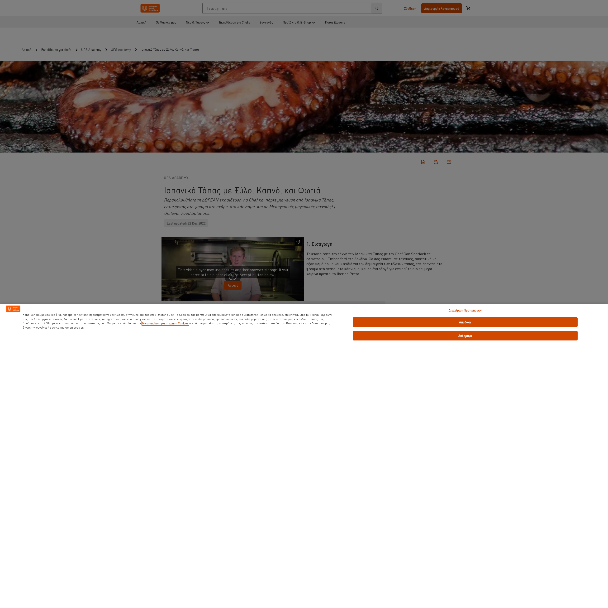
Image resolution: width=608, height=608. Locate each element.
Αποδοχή (465, 322)
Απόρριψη (465, 336)
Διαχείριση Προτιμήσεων (465, 310)
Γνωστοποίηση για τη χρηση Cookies (165, 323)
